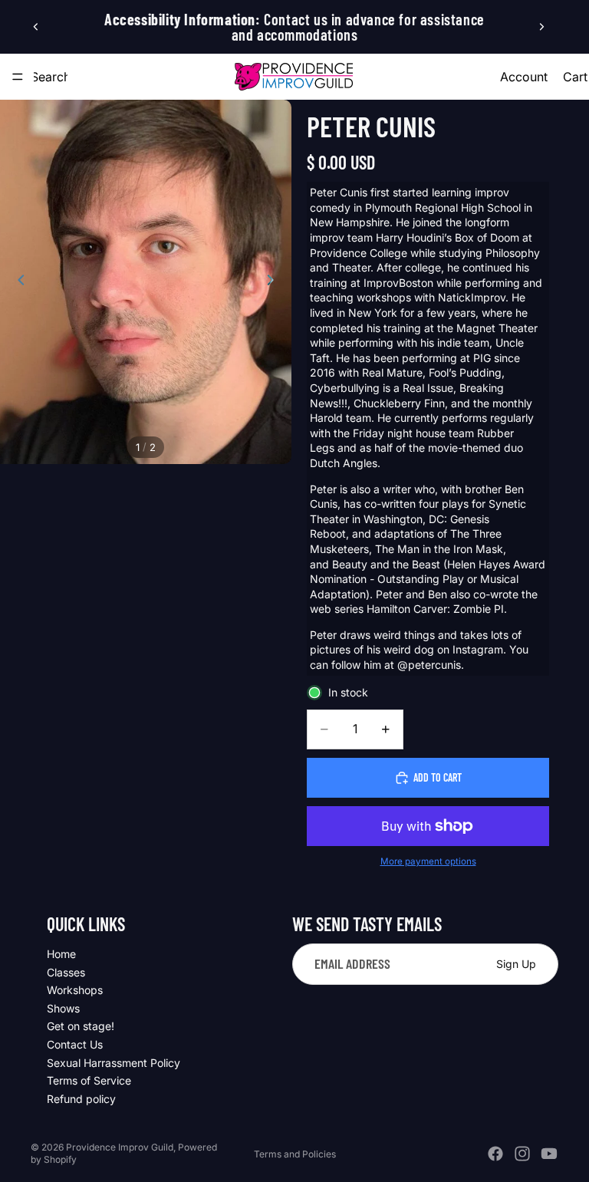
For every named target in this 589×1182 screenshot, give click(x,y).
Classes (66, 972)
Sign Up (516, 963)
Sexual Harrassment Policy (113, 1062)
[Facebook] (495, 1153)
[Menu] (17, 76)
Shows (63, 1008)
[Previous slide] (36, 27)
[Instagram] (522, 1153)
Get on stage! (80, 1026)
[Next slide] (541, 27)
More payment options (428, 861)
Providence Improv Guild (119, 1147)
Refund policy (81, 1098)
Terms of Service (89, 1080)
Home (61, 953)
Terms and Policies (295, 1154)
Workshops (75, 989)
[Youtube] (549, 1153)
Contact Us (75, 1044)
